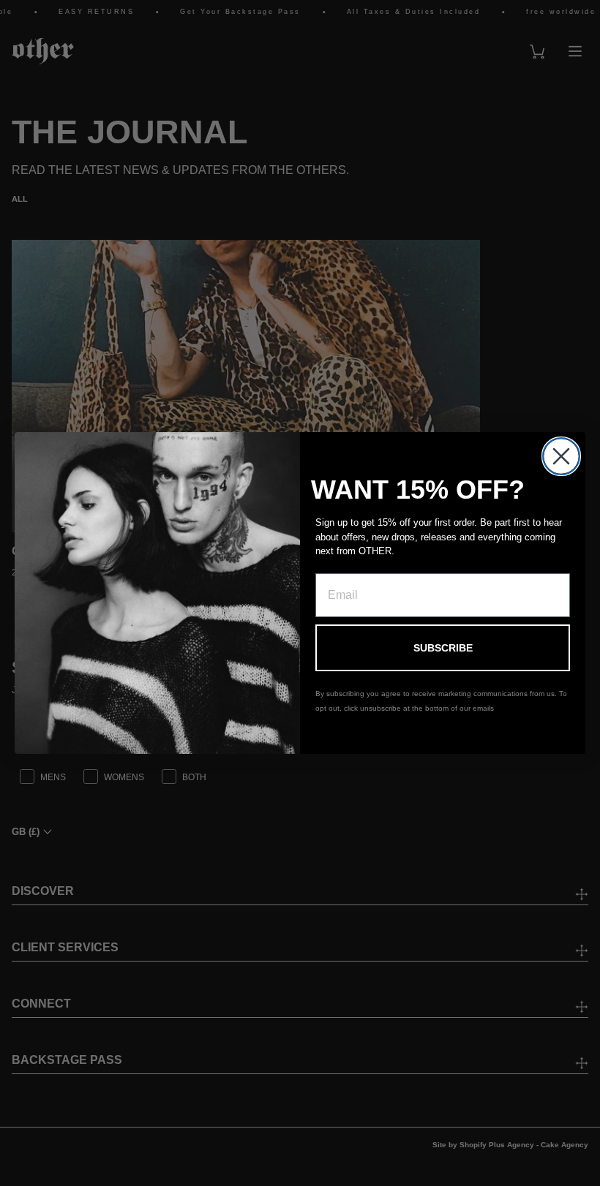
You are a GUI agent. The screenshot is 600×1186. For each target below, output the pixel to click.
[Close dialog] (561, 456)
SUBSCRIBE (443, 648)
